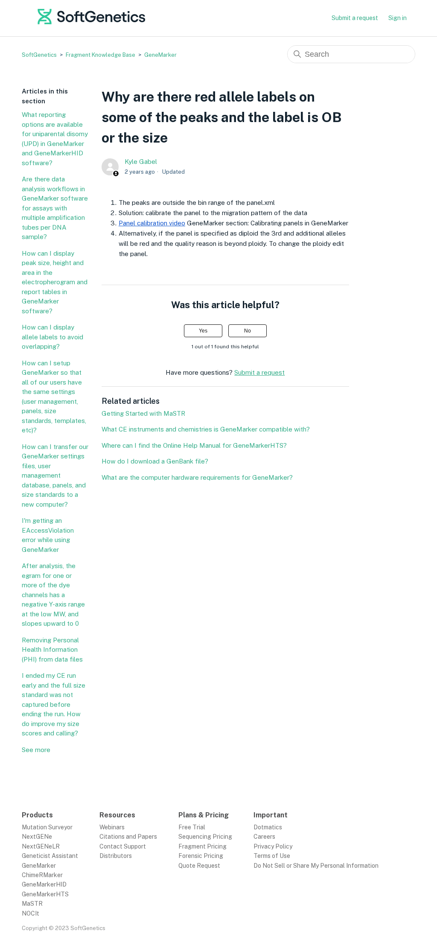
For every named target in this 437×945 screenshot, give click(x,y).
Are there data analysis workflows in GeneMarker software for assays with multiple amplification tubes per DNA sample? (55, 207)
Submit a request (355, 18)
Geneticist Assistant (50, 855)
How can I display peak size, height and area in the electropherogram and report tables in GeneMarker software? (54, 282)
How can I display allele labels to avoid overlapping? (52, 337)
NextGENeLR (41, 846)
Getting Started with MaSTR (143, 413)
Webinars (112, 827)
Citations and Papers (128, 836)
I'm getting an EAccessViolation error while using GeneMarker (48, 535)
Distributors (115, 855)
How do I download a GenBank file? (155, 461)
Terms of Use (271, 855)
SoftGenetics (39, 55)
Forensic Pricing (200, 855)
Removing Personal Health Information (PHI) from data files (52, 649)
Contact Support (122, 846)
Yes (203, 331)
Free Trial (191, 827)
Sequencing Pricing (205, 836)
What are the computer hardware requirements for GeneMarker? (197, 477)
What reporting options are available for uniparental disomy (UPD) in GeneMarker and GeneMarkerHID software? (55, 138)
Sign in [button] (397, 18)
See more (36, 749)
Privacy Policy (272, 846)
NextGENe (37, 836)
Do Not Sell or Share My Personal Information (316, 865)
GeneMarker (160, 55)
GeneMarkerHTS (45, 894)
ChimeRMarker (42, 875)
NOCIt (30, 913)
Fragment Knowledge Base (100, 55)
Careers (264, 836)
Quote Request (199, 865)
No (247, 331)
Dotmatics (267, 827)
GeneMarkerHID (44, 884)
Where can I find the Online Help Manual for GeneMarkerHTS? (194, 445)
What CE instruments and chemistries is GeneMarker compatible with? (206, 429)
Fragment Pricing (202, 846)
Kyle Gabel (141, 161)
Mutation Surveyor (47, 827)
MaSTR (32, 903)
